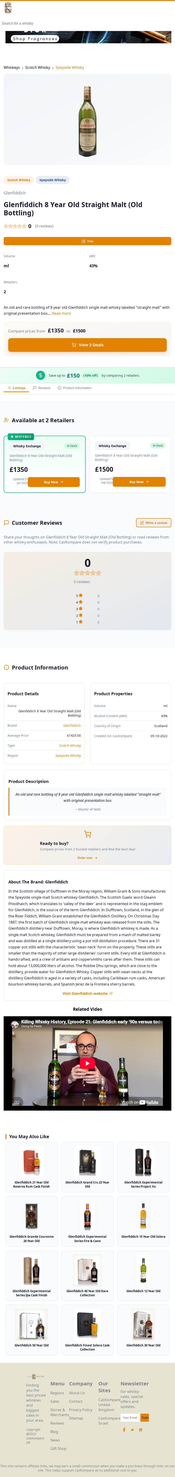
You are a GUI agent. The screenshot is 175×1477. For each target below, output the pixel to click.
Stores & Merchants (59, 1412)
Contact (75, 1401)
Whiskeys (12, 67)
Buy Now (51, 482)
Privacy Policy (80, 1409)
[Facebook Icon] (125, 1432)
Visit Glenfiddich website (85, 993)
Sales (54, 1401)
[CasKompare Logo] (36, 1380)
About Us (77, 1392)
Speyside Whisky (70, 67)
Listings (19, 388)
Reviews (44, 388)
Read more (61, 313)
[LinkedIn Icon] (140, 1432)
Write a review (156, 523)
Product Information (77, 388)
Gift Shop (58, 1448)
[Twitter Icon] (132, 1432)
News (55, 1440)
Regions (57, 1392)
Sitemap (76, 1418)
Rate (90, 241)
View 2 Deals (91, 345)
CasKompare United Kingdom (109, 1404)
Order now (84, 857)
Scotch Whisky (37, 67)
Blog (54, 1431)
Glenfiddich (72, 725)
